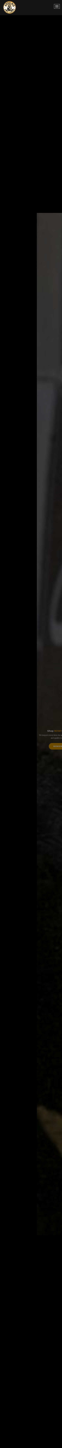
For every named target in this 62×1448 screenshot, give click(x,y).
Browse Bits (31, 751)
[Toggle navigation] (57, 6)
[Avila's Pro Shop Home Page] (9, 7)
